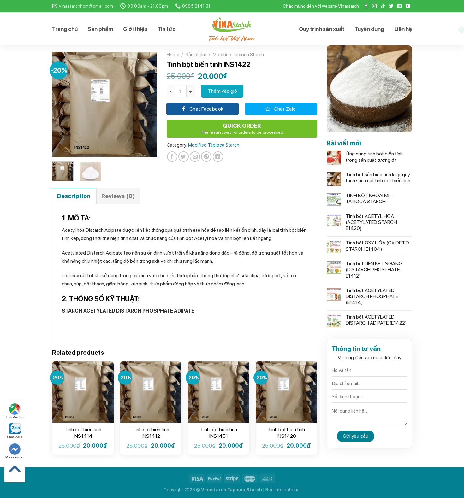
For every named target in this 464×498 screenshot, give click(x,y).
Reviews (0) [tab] (118, 196)
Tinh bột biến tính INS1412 (150, 432)
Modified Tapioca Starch (238, 54)
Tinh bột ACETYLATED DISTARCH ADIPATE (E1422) (378, 320)
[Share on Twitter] (183, 156)
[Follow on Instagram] (374, 6)
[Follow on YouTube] (408, 6)
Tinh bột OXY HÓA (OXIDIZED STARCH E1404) (377, 246)
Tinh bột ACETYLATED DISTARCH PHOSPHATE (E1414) (372, 296)
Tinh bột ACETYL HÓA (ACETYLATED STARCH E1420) (371, 222)
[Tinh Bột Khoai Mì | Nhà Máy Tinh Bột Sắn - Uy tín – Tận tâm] (232, 29)
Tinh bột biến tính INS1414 (82, 432)
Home (173, 54)
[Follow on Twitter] (391, 6)
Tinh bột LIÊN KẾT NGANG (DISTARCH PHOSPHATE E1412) (374, 269)
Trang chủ (65, 29)
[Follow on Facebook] (366, 6)
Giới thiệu (135, 29)
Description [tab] (73, 196)
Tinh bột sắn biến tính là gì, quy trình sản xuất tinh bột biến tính (378, 178)
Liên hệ (403, 29)
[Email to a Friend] (195, 156)
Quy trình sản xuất (321, 29)
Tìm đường (15, 417)
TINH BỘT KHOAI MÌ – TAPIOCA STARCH (369, 198)
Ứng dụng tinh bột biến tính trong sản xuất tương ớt (374, 157)
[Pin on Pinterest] (206, 156)
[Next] (147, 104)
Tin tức (166, 29)
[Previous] (62, 104)
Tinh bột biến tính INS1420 (286, 432)
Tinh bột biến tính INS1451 (218, 432)
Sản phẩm (100, 29)
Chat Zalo (14, 437)
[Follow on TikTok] (383, 6)
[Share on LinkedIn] (218, 156)
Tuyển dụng (369, 29)
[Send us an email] (399, 6)
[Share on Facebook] (172, 156)
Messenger (14, 457)
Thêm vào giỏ (222, 91)
